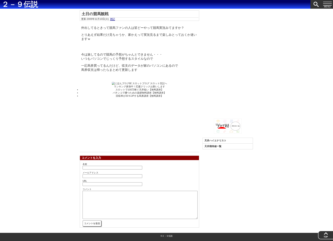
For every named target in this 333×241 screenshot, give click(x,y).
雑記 (112, 19)
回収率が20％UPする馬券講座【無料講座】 (139, 95)
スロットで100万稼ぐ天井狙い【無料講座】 (139, 89)
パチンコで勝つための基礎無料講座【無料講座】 (139, 92)
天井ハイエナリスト (215, 140)
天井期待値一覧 (212, 146)
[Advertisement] (139, 123)
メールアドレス (90, 172)
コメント (87, 189)
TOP (326, 237)
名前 (85, 164)
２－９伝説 (20, 4)
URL (85, 181)
